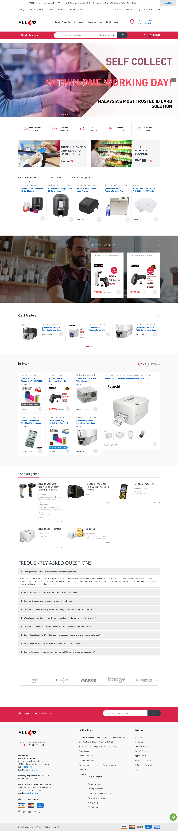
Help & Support (111, 22)
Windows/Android (140, 494)
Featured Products (29, 178)
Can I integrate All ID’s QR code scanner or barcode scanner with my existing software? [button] (62, 635)
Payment (32, 10)
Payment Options (94, 784)
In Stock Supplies (81, 178)
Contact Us (83, 774)
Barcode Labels (43, 534)
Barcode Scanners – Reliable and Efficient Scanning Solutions (48, 486)
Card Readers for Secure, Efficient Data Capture (97, 742)
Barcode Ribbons (44, 536)
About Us (129, 10)
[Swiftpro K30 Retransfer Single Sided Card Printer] (77, 332)
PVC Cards (155, 364)
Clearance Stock (94, 22)
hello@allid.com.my (150, 23)
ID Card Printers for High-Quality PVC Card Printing (97, 486)
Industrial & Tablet (140, 489)
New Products (56, 178)
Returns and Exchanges (97, 798)
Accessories (90, 534)
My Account (148, 10)
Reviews (118, 10)
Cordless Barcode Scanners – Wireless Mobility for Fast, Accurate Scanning (50, 509)
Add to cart (156, 219)
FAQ (138, 10)
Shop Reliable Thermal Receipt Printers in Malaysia (98, 765)
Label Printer (148, 375)
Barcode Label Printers (84, 185)
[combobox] (75, 35)
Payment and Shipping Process (100, 793)
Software (78, 22)
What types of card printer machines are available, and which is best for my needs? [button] (60, 618)
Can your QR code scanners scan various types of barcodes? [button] (50, 601)
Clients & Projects (141, 751)
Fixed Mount (42, 517)
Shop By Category (29, 35)
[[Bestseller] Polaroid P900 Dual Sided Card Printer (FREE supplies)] (30, 332)
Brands (95, 185)
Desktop (140, 375)
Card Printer (25, 185)
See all (60, 521)
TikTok (81, 10)
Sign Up (154, 713)
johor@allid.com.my (30, 793)
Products (66, 22)
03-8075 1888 (146, 20)
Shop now (65, 161)
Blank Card (80, 375)
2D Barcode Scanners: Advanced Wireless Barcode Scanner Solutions (142, 256)
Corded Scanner (43, 505)
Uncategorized (138, 185)
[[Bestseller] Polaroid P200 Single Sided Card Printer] (124, 332)
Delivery (21, 10)
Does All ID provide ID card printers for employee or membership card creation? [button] (58, 609)
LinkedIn (72, 10)
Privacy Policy (93, 802)
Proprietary (138, 491)
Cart (158, 10)
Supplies (90, 528)
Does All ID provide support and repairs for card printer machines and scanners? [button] (58, 626)
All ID (103, 256)
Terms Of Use (93, 807)
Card (86, 375)
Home (57, 22)
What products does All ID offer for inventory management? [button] (50, 571)
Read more (108, 334)
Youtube (61, 10)
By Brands (45, 324)
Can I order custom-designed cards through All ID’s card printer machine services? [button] (59, 652)
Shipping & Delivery (95, 788)
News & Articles (141, 746)
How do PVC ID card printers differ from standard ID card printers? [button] (53, 643)
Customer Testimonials (143, 765)
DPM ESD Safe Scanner (46, 515)
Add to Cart (42, 218)
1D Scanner (97, 256)
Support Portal (140, 756)
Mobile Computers (144, 483)
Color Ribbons (84, 751)
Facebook (50, 10)
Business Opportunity (143, 760)
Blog (40, 10)
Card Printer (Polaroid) (64, 185)
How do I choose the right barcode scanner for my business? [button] (50, 592)
